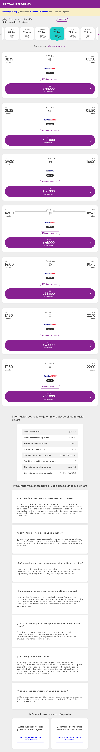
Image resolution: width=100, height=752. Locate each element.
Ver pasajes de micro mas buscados (69, 739)
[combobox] (56, 46)
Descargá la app (10, 12)
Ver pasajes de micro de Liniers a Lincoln (30, 739)
